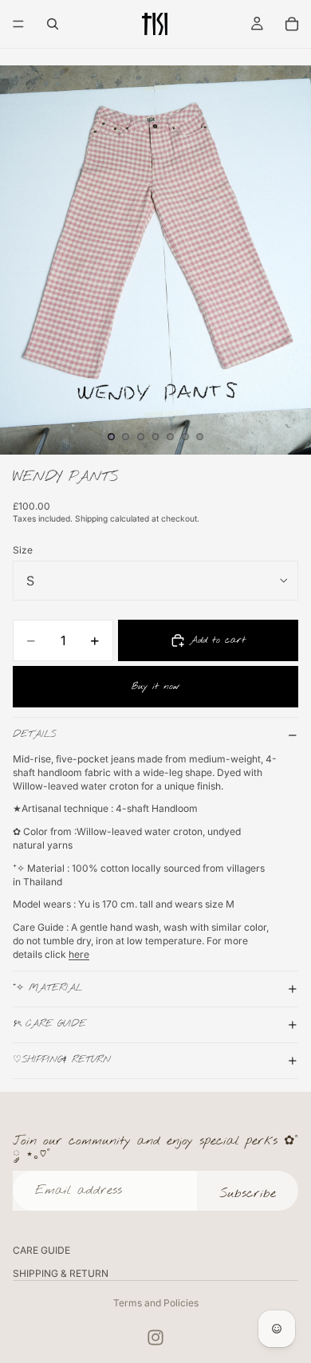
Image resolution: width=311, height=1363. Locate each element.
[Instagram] (155, 1337)
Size (23, 550)
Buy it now (156, 686)
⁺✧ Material (50, 988)
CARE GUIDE (41, 1250)
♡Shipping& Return (62, 1060)
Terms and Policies (156, 1303)
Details (34, 734)
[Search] (52, 23)
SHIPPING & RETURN (60, 1273)
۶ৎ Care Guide (49, 1024)
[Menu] (18, 24)
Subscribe (247, 1193)
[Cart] (291, 23)
